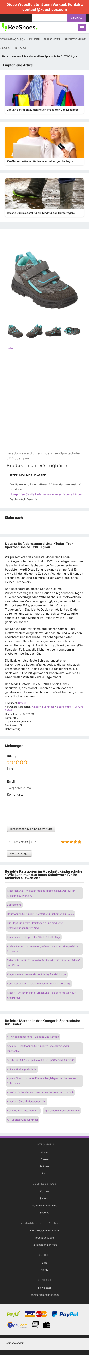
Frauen (45, 1159)
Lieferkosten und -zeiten (44, 1230)
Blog (44, 1262)
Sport (44, 1173)
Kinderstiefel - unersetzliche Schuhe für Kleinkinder (37, 974)
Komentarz (15, 794)
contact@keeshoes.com (44, 9)
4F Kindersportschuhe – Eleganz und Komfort (33, 1036)
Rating (11, 756)
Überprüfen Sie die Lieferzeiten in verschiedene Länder (46, 494)
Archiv (44, 1269)
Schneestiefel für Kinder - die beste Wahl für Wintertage (39, 983)
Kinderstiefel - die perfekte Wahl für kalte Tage (34, 937)
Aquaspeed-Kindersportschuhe (62, 1110)
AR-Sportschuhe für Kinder (22, 1119)
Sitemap (44, 1212)
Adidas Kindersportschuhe (22, 1069)
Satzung (44, 1198)
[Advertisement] (44, 404)
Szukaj (76, 17)
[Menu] (82, 27)
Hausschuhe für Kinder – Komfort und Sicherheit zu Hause (40, 913)
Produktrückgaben (44, 1237)
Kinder (44, 1152)
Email (11, 781)
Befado (11, 348)
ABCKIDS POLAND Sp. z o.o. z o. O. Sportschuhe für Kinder (41, 1060)
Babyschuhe (14, 904)
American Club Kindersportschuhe (26, 1101)
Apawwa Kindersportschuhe (23, 1110)
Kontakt (44, 1191)
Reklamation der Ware (44, 1244)
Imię (10, 768)
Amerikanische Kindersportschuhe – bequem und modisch (40, 1092)
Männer (44, 1166)
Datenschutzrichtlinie (44, 1205)
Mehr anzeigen (19, 853)
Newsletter (44, 1287)
